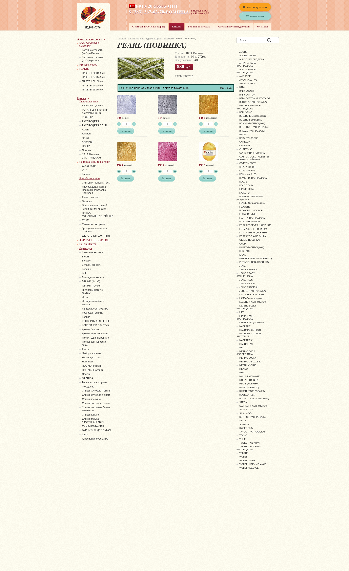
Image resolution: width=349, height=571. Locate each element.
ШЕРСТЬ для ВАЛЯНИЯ (96, 235)
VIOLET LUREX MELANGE (252, 464)
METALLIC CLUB (247, 365)
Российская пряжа (89, 178)
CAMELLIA (244, 142)
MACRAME (244, 326)
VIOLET (243, 457)
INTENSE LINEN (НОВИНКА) (254, 262)
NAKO (85, 137)
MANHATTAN (246, 344)
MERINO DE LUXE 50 (250, 361)
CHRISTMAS (245, 149)
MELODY (244, 347)
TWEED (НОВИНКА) (249, 443)
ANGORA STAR (247, 83)
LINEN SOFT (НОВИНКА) (252, 322)
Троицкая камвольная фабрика (94, 230)
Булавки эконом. (91, 264)
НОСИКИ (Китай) (92, 365)
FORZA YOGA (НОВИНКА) (253, 236)
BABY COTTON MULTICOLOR (254, 98)
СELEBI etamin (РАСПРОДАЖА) (91, 156)
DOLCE (243, 182)
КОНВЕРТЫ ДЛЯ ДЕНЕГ (96, 321)
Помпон (86, 150)
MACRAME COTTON (250, 330)
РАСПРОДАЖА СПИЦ (94, 125)
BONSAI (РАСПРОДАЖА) (252, 123)
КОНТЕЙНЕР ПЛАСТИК (95, 325)
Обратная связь (255, 16)
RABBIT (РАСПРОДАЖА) (252, 391)
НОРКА (86, 146)
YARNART (169, 38)
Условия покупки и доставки (234, 26)
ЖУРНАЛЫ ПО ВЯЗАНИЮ (94, 240)
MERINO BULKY (247, 358)
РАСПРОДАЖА (90, 121)
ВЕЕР (85, 273)
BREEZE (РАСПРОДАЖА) (252, 131)
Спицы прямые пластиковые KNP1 (93, 421)
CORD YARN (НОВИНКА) (252, 153)
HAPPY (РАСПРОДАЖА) (251, 247)
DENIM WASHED (247, 174)
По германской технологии (94, 162)
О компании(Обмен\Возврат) (148, 26)
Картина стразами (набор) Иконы (92, 52)
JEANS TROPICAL (248, 287)
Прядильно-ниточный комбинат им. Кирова (94, 207)
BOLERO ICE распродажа (252, 116)
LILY (241, 312)
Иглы (85, 297)
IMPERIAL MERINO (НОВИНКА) (255, 258)
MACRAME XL (246, 340)
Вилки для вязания (93, 277)
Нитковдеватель (91, 357)
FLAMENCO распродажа (252, 203)
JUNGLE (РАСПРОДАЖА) (252, 291)
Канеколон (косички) (93, 105)
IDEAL (242, 255)
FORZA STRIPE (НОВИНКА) (253, 232)
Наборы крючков (91, 353)
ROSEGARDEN (247, 395)
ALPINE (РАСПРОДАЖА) (252, 59)
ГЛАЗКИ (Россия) (91, 285)
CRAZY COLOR (247, 167)
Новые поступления (255, 7)
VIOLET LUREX (247, 460)
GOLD (242, 243)
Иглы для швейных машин (93, 303)
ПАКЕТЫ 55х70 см (92, 89)
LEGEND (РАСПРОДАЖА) (252, 302)
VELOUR (243, 453)
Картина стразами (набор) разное (92, 59)
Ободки (86, 374)
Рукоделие (88, 386)
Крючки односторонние (95, 337)
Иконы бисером (88, 64)
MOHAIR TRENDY (248, 380)
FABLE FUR (245, 193)
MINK (242, 372)
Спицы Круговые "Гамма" (96, 390)
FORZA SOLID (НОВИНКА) (253, 229)
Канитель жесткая (92, 252)
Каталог (176, 26)
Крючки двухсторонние (95, 333)
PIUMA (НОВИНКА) (249, 387)
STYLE (242, 420)
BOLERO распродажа (250, 120)
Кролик (86, 174)
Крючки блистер (91, 329)
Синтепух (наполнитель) (96, 182)
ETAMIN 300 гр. (247, 189)
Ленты (85, 349)
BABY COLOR (246, 91)
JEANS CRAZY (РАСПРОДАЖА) (245, 274)
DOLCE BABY (246, 185)
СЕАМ (85, 220)
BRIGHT (243, 134)
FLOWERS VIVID (247, 214)
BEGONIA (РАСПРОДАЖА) (253, 102)
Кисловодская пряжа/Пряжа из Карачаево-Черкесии (94, 189)
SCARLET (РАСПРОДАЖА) (253, 406)
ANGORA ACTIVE (248, 80)
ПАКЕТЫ (84, 68)
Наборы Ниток (87, 244)
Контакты (262, 26)
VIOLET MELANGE (249, 468)
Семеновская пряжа (93, 224)
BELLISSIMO (245, 112)
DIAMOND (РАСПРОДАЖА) (253, 178)
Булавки (86, 260)
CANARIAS (244, 145)
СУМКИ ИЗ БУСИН (93, 426)
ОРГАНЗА (87, 378)
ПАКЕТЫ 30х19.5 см (93, 73)
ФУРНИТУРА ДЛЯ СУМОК (96, 430)
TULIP (242, 439)
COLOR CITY (89, 166)
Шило (85, 434)
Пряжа (140, 38)
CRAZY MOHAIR (247, 170)
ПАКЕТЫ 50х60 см (92, 81)
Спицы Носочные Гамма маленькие (96, 409)
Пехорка (87, 201)
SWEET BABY (246, 428)
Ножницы (87, 361)
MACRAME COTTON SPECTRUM (249, 335)
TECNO (243, 435)
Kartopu (86, 133)
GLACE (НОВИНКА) (249, 240)
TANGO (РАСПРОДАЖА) (252, 431)
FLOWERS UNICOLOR (251, 210)
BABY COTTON (247, 94)
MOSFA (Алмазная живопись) (89, 44)
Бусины (86, 269)
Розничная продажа (199, 26)
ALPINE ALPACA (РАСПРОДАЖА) (246, 64)
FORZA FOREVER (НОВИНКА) (255, 225)
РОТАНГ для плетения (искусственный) (95, 111)
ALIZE (85, 129)
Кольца (86, 317)
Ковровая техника (92, 312)
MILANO (243, 369)
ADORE (243, 52)
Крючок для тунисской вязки (94, 343)
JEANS (242, 266)
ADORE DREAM (247, 55)
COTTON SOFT (247, 163)
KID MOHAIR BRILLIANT (251, 294)
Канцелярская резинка (95, 308)
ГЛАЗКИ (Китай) (91, 281)
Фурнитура (85, 248)
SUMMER (244, 424)
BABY (242, 87)
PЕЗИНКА (87, 117)
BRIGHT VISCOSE (248, 138)
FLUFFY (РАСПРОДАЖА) (252, 218)
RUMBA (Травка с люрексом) (254, 398)
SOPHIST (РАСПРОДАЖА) (253, 417)
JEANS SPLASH (247, 283)
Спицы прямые (91, 414)
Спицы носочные (92, 399)
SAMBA (243, 402)
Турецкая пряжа (154, 38)
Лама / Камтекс (90, 197)
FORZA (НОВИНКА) (249, 221)
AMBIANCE (245, 76)
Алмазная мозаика (89, 39)
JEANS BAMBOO (248, 269)
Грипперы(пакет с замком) (92, 292)
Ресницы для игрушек (94, 382)
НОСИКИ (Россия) (92, 370)
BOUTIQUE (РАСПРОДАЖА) (254, 127)
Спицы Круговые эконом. (96, 395)
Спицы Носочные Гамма (96, 403)
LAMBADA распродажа (250, 298)
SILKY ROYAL (246, 409)
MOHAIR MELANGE (249, 376)
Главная (122, 38)
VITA (84, 170)
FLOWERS (244, 207)
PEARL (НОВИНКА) (249, 383)
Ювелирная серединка (95, 438)
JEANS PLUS (246, 280)
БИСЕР (86, 256)
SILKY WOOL (246, 413)
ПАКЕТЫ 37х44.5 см (93, 77)
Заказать (125, 131)
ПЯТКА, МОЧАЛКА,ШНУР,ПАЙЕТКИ (97, 214)
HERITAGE (244, 251)
